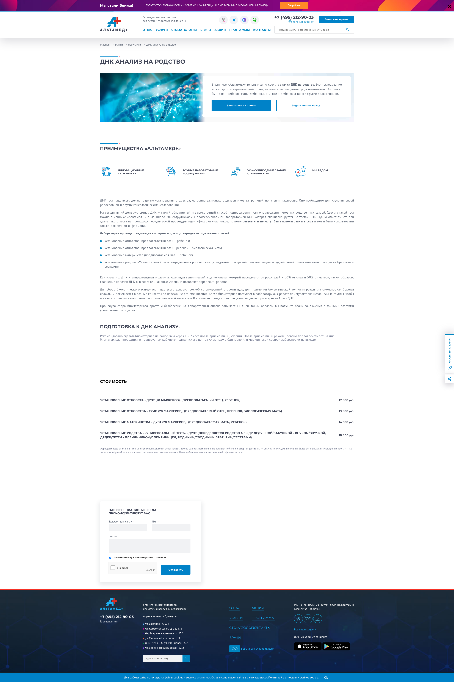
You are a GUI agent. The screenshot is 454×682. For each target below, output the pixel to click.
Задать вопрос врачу (306, 105)
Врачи (205, 30)
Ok (326, 677)
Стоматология (184, 30)
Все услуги (134, 44)
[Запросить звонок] (254, 20)
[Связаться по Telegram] (233, 20)
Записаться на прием (241, 105)
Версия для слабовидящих (257, 648)
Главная (105, 44)
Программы (239, 30)
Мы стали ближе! (116, 5)
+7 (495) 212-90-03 (294, 17)
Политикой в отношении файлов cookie (293, 677)
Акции (220, 30)
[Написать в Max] (244, 20)
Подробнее (294, 5)
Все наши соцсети (305, 629)
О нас (147, 30)
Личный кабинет (303, 21)
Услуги (162, 30)
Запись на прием (336, 19)
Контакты (262, 30)
